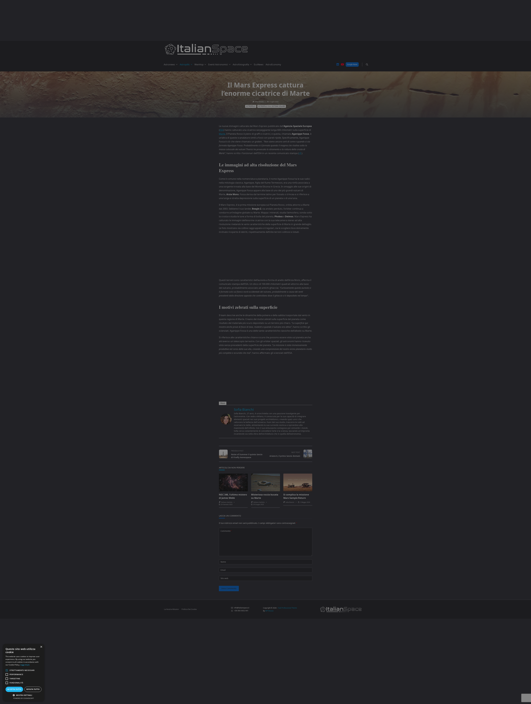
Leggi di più (25, 665)
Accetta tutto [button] (14, 689)
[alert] (265, 352)
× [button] (41, 647)
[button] (23, 695)
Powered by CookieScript (23, 698)
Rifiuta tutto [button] (33, 689)
